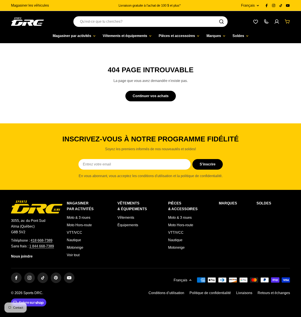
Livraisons (244, 293)
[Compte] (276, 21)
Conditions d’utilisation (166, 293)
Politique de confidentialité (210, 293)
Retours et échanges (274, 293)
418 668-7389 (41, 240)
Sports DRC (32, 293)
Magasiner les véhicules (30, 5)
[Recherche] (221, 21)
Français (248, 5)
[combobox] (150, 21)
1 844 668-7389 (41, 246)
